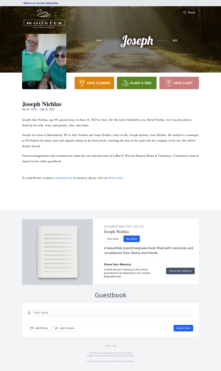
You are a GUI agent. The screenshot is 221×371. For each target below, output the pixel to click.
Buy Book (131, 238)
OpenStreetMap (114, 361)
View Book (112, 238)
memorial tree (64, 178)
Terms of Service (120, 355)
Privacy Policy (100, 355)
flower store (115, 178)
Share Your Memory (180, 271)
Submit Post (183, 328)
